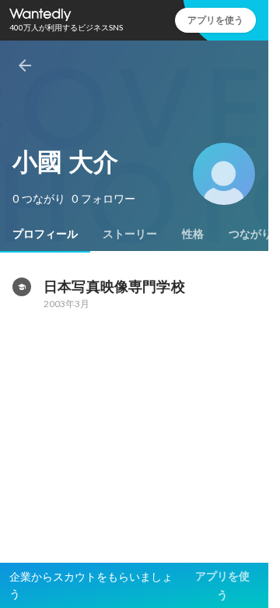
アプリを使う (215, 20)
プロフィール (45, 234)
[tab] (45, 234)
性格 (193, 234)
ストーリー (130, 234)
